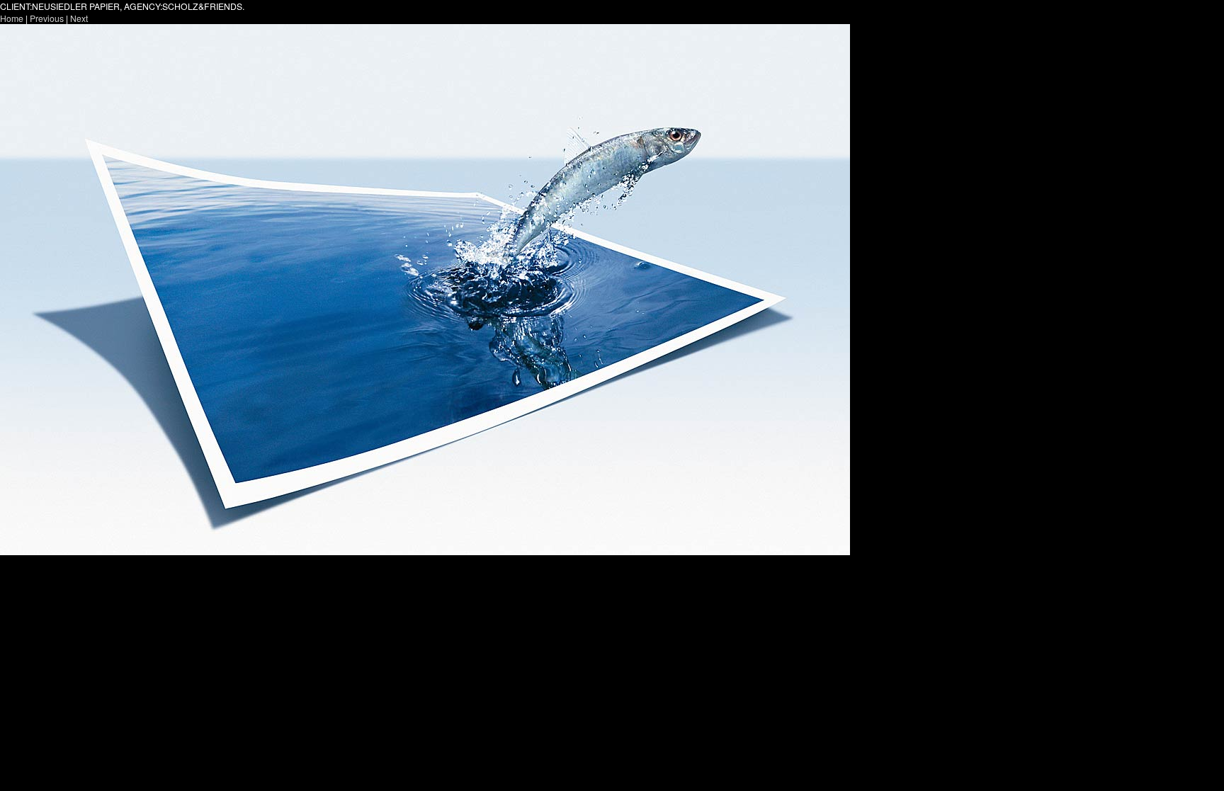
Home (11, 18)
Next (79, 18)
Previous (47, 18)
